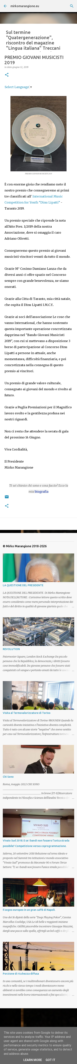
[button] (6, 75)
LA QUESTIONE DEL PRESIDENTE (23, 585)
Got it (50, 1060)
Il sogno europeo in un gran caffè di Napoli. (29, 909)
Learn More (32, 1060)
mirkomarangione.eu (24, 6)
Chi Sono (8, 776)
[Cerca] (72, 6)
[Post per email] (6, 498)
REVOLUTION (11, 649)
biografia (41, 491)
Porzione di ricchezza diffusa (21, 973)
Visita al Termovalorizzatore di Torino (26, 712)
